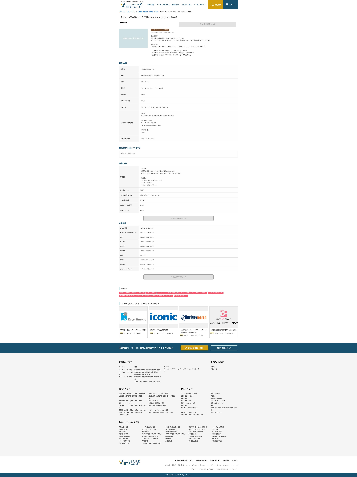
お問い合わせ (195, 465)
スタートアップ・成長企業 (150, 438)
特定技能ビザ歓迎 (124, 443)
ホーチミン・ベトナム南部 (126, 373)
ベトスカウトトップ (124, 12)
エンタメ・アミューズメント (189, 408)
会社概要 (167, 465)
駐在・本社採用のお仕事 (196, 431)
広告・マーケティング (125, 403)
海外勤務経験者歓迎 (171, 431)
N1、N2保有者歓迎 (124, 441)
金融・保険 (184, 398)
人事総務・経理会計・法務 (156, 403)
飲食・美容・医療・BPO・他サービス (192, 415)
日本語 (213, 366)
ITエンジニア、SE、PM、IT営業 (158, 393)
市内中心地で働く (170, 429)
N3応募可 (145, 441)
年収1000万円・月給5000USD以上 (175, 434)
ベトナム (133, 12)
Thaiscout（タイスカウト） (208, 469)
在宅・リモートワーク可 (149, 429)
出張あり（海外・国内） (196, 436)
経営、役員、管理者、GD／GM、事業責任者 (132, 393)
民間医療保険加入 (217, 434)
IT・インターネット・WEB (189, 393)
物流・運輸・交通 (186, 401)
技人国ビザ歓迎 (193, 441)
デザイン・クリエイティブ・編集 (158, 410)
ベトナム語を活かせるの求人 (199, 293)
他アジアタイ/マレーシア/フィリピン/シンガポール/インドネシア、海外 (181, 369)
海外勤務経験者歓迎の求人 (127, 295)
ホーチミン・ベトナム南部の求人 (166, 293)
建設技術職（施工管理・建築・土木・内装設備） (162, 397)
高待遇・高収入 (123, 434)
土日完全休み (193, 434)
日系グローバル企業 (194, 438)
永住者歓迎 (168, 441)
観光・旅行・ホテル (216, 412)
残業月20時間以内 (124, 436)
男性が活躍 (145, 431)
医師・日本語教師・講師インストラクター (161, 412)
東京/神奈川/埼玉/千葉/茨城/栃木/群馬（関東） (147, 370)
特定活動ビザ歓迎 (217, 441)
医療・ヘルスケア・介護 (188, 403)
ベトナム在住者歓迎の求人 (215, 293)
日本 (135, 367)
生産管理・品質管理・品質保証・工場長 (148, 12)
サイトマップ (234, 465)
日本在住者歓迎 (123, 429)
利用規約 (174, 465)
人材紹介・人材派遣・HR (188, 412)
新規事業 (168, 438)
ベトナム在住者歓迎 (218, 427)
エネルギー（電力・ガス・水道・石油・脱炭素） (224, 409)
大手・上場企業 (123, 438)
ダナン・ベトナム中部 (125, 377)
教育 (212, 405)
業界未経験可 (169, 436)
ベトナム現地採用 (217, 431)
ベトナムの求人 (151, 293)
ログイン (235, 460)
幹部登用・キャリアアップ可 (197, 429)
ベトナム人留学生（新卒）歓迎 (151, 443)
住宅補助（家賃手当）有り (150, 436)
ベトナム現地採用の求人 (142, 295)
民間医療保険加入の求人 (181, 295)
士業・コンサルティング (218, 401)
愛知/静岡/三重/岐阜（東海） (142, 374)
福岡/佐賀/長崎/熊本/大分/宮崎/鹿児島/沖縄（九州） (148, 378)
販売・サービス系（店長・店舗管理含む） (131, 412)
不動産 (212, 396)
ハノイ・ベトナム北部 (125, 370)
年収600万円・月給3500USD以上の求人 (161, 295)
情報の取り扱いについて (184, 465)
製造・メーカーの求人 (183, 293)
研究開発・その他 (124, 415)
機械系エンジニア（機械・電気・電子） (130, 401)
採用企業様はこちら (224, 348)
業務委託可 (215, 438)
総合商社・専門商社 (216, 398)
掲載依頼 (202, 465)
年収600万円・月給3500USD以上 (152, 434)
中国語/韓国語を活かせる (172, 427)
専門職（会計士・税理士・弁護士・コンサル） (132, 410)
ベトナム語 (214, 369)
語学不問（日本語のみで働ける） (198, 427)
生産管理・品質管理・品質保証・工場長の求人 (132, 293)
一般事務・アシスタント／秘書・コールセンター (132, 406)
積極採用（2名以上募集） (219, 436)
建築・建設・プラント (187, 396)
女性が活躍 (122, 431)
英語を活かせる (123, 427)
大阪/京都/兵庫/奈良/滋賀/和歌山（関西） (146, 372)
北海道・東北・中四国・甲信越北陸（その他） (148, 381)
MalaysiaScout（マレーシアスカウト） (227, 469)
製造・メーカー (215, 393)
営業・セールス (153, 401)
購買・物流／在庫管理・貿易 (157, 405)
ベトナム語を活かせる (148, 427)
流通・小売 (184, 405)
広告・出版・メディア (217, 403)
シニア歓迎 (215, 429)
